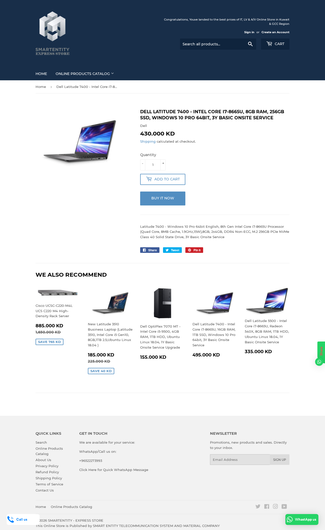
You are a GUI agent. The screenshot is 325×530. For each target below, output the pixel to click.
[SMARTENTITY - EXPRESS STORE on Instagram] (275, 507)
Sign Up (279, 460)
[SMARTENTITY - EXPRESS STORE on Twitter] (258, 507)
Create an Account (275, 32)
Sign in (249, 32)
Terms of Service (49, 484)
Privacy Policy (47, 466)
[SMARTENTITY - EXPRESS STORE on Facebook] (266, 507)
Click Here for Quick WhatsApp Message (113, 470)
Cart (279, 44)
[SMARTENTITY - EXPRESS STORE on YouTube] (284, 507)
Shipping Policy (49, 478)
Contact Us (45, 490)
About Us (43, 460)
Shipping (148, 141)
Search (41, 442)
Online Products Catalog (83, 73)
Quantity (148, 155)
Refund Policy (47, 472)
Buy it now (162, 198)
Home (41, 73)
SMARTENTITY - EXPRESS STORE (75, 520)
